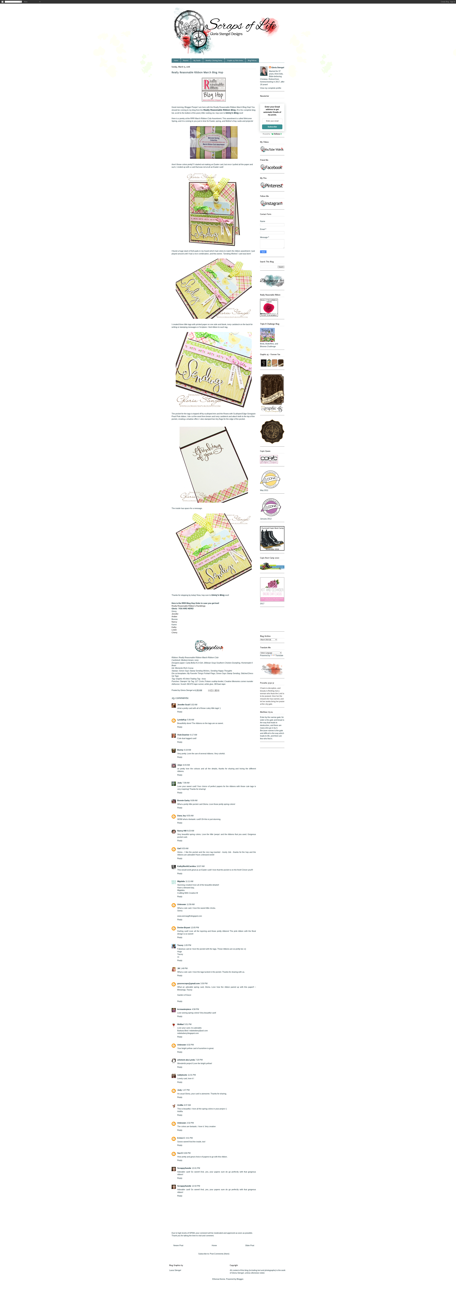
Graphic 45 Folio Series (235, 60)
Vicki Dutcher (183, 735)
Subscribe (272, 127)
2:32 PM (190, 1123)
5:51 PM (187, 1024)
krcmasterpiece (184, 1009)
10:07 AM (200, 866)
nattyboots (182, 1075)
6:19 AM (187, 750)
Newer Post (178, 1245)
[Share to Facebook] (216, 690)
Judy (179, 783)
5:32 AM (193, 705)
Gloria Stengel (277, 68)
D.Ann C (181, 1138)
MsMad (180, 1024)
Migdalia (181, 881)
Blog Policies (252, 60)
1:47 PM (186, 1090)
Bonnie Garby (183, 800)
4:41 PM (189, 1138)
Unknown (181, 904)
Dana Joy (181, 816)
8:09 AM (193, 800)
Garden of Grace (184, 995)
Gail (179, 848)
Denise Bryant (183, 928)
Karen (174, 625)
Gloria (174, 609)
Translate (279, 655)
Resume (185, 60)
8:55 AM (190, 816)
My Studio (196, 60)
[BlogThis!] (211, 690)
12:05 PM (195, 928)
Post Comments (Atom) (219, 1254)
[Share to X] (214, 690)
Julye (179, 765)
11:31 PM (192, 1075)
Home (176, 60)
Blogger (240, 1279)
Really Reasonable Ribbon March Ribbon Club (198, 657)
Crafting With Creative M (187, 893)
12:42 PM (196, 1186)
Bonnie (175, 619)
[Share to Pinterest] (218, 690)
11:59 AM (191, 904)
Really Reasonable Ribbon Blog (219, 110)
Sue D (180, 1153)
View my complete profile (270, 88)
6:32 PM (190, 1045)
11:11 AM (189, 881)
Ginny (174, 611)
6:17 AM (193, 735)
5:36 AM (190, 720)
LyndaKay (181, 720)
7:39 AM (186, 783)
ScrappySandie (184, 1168)
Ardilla (180, 1105)
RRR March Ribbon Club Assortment (205, 118)
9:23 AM (190, 831)
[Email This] (209, 690)
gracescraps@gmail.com (188, 983)
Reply (179, 712)
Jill (178, 968)
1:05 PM (187, 945)
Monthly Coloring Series (214, 60)
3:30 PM (203, 983)
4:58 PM (195, 1009)
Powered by (266, 134)
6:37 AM (187, 1105)
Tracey (180, 945)
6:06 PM (186, 1153)
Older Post (249, 1245)
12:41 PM (196, 1168)
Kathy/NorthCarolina (186, 866)
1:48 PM (184, 968)
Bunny (180, 750)
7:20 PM (199, 1060)
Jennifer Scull (183, 705)
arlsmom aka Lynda (186, 1060)
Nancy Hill (181, 831)
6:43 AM (186, 765)
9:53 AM (184, 848)
